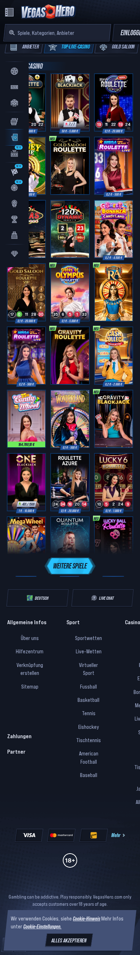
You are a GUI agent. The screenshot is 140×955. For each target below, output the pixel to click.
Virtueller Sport (88, 669)
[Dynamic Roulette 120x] (69, 229)
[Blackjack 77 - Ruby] (69, 102)
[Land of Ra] (113, 292)
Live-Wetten (89, 651)
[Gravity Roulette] (69, 355)
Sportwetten (88, 638)
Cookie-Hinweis (86, 918)
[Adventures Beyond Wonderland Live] (69, 419)
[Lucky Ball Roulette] (113, 545)
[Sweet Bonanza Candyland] (113, 229)
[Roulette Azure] (69, 482)
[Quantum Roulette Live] (69, 545)
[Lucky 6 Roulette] (113, 482)
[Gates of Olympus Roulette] (69, 292)
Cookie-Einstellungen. (42, 926)
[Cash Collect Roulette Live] (113, 355)
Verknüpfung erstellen (30, 669)
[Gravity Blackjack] (113, 419)
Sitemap (29, 686)
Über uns (30, 638)
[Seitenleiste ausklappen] (9, 12)
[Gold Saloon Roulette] (69, 166)
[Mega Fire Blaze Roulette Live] (113, 166)
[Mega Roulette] (113, 102)
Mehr (115, 835)
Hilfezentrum (29, 651)
